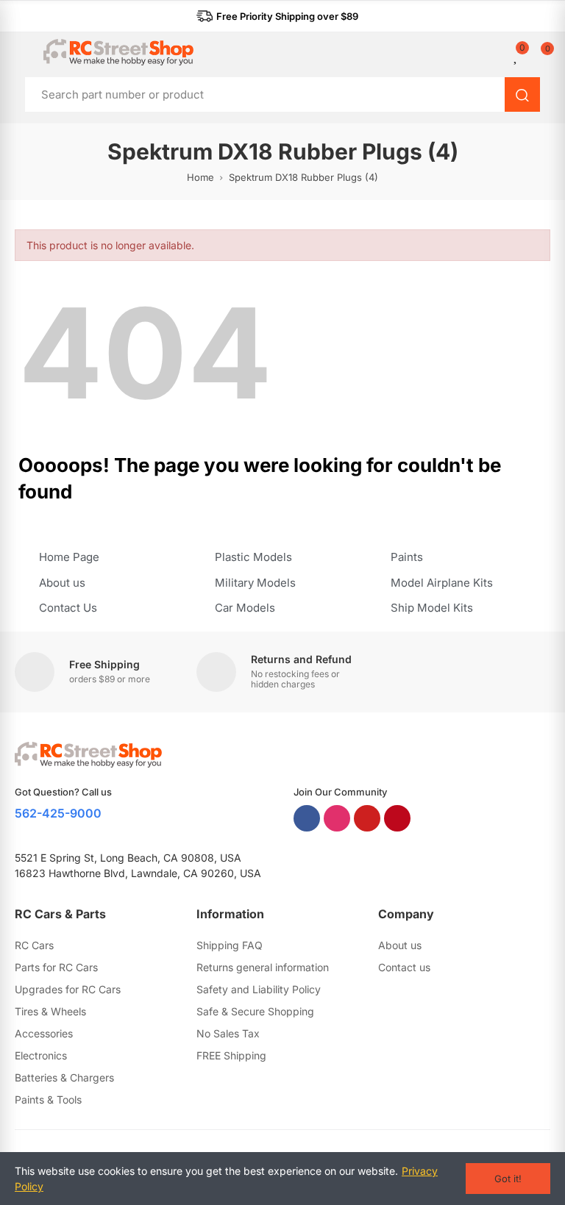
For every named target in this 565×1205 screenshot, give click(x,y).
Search (522, 94)
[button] (277, 16)
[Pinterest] (397, 818)
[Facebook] (307, 818)
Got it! (508, 1178)
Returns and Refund (301, 659)
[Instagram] (337, 818)
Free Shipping (104, 664)
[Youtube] (367, 818)
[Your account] (506, 55)
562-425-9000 (58, 813)
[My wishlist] (516, 55)
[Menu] (22, 52)
